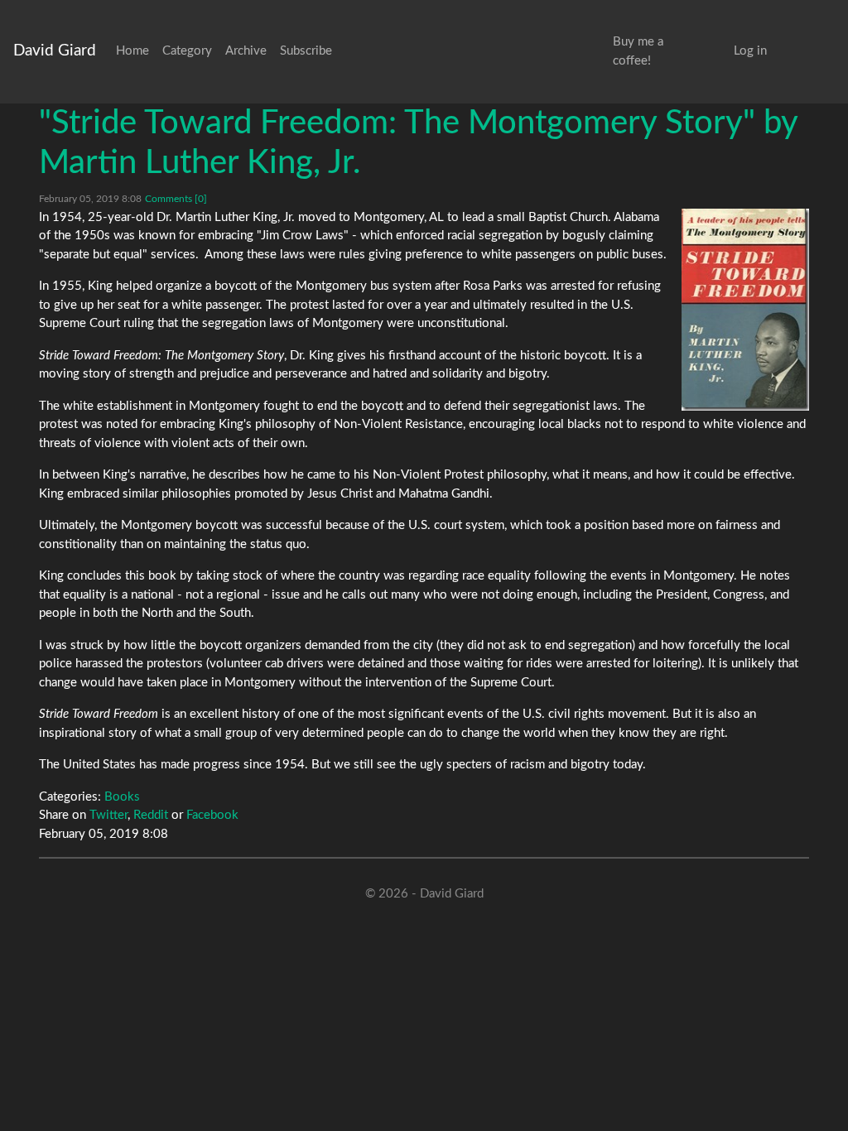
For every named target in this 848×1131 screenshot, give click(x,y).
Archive (246, 51)
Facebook (212, 815)
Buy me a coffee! (638, 51)
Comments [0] (176, 199)
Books (122, 797)
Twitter (108, 815)
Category (187, 51)
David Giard (54, 51)
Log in (750, 51)
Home (132, 51)
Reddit (150, 815)
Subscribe (306, 51)
